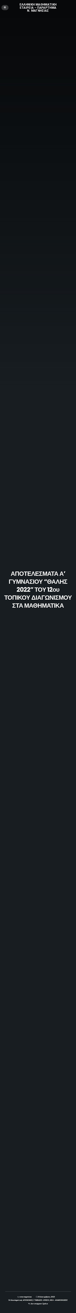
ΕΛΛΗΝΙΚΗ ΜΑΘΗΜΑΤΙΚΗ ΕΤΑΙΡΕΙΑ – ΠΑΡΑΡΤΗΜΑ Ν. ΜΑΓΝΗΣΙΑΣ (38, 7)
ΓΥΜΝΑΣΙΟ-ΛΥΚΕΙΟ (41, 1300)
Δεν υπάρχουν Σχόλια (39, 1304)
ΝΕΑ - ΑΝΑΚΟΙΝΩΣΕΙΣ (59, 1300)
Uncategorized (16, 1300)
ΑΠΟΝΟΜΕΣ (28, 1300)
